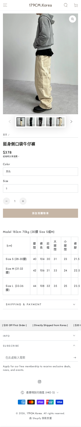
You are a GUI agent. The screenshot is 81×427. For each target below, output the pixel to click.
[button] (66, 5)
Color (6, 164)
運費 (16, 156)
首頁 (5, 134)
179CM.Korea (34, 413)
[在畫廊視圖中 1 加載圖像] (21, 121)
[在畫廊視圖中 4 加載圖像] (50, 121)
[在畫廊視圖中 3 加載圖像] (40, 121)
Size (5, 181)
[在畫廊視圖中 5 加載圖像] (60, 121)
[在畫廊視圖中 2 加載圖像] (30, 121)
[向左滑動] (9, 122)
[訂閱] (76, 357)
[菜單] (5, 5)
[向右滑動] (71, 122)
